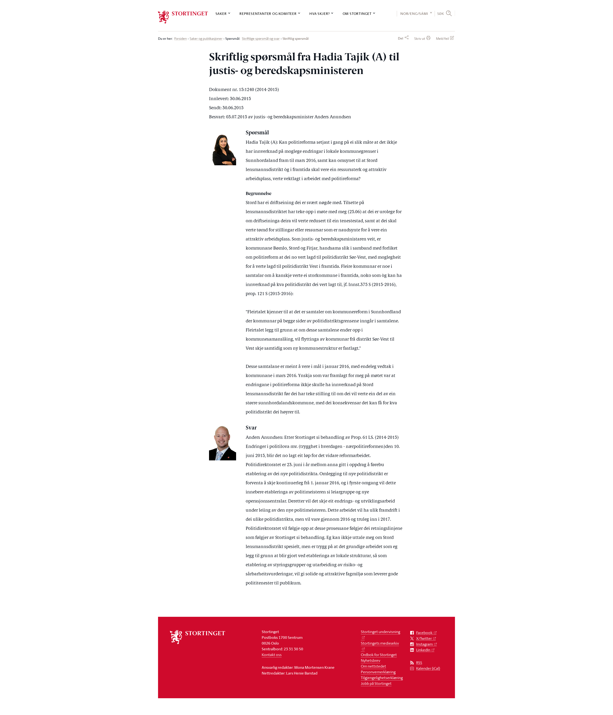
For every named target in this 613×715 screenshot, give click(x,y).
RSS (419, 663)
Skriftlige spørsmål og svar (261, 38)
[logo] (183, 17)
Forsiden (180, 38)
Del (400, 38)
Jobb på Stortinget (376, 683)
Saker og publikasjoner (206, 38)
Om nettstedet (373, 666)
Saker (221, 13)
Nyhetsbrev (370, 660)
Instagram (424, 644)
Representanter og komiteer (268, 13)
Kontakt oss (272, 654)
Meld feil (442, 38)
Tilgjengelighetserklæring (382, 677)
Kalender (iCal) (428, 668)
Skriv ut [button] (419, 38)
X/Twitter (424, 638)
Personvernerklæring (378, 672)
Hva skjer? (319, 13)
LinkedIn (423, 650)
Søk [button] (440, 13)
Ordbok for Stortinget (379, 654)
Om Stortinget (357, 13)
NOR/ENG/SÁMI (414, 13)
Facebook (424, 633)
